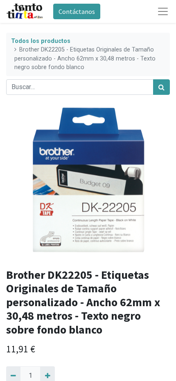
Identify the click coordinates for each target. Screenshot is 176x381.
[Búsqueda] (161, 87)
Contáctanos (77, 11)
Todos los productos (40, 41)
